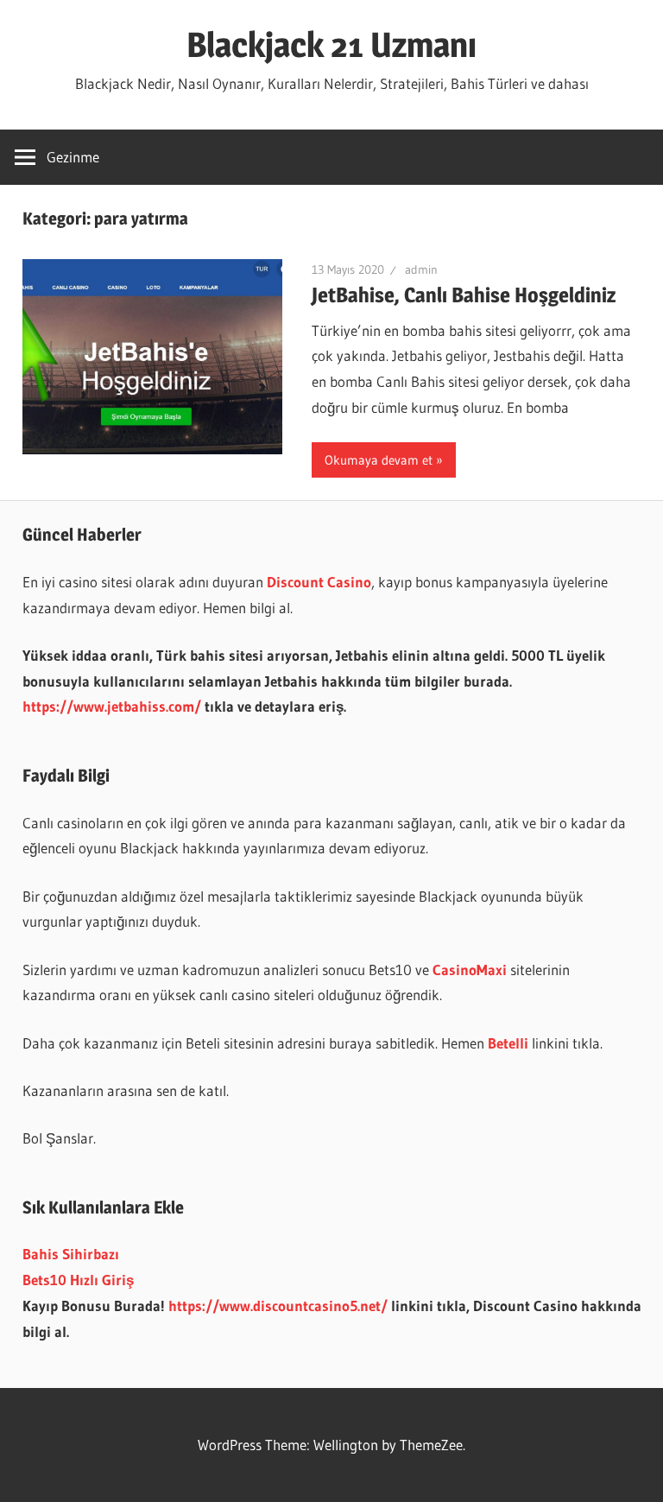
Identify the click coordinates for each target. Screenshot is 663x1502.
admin (421, 269)
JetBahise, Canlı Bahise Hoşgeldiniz (464, 294)
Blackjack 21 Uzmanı (331, 44)
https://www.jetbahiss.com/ (111, 706)
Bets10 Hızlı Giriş (78, 1280)
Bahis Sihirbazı (70, 1254)
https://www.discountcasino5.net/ (278, 1305)
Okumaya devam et (379, 460)
